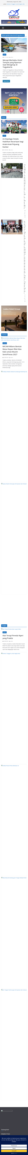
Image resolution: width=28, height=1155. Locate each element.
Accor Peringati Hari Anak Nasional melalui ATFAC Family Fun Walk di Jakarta (25, 186)
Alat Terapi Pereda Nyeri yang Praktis (13, 636)
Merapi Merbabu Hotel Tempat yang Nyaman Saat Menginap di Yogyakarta (12, 63)
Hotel (4, 54)
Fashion (4, 343)
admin (11, 57)
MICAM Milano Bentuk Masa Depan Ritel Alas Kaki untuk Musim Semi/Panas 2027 (12, 350)
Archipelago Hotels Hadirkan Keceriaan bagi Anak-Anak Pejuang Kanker (13, 143)
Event (4, 135)
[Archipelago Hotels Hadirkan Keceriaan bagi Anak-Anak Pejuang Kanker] (14, 126)
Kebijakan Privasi (5, 1134)
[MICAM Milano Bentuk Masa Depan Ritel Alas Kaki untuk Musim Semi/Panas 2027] (14, 339)
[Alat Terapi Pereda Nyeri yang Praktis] (14, 629)
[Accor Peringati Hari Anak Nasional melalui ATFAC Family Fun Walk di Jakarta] (12, 191)
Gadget (4, 632)
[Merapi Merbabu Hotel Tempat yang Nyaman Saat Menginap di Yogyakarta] (14, 45)
